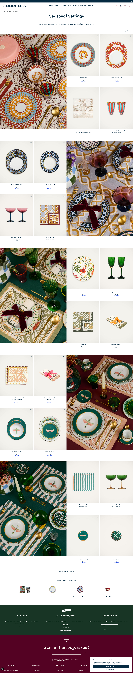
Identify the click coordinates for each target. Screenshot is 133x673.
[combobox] (109, 625)
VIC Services (66, 627)
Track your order (59, 665)
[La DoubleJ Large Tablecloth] (50, 215)
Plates (53, 597)
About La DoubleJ (12, 665)
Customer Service (35, 665)
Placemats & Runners (80, 597)
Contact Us (66, 624)
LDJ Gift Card (22, 626)
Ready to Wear (58, 5)
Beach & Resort (72, 5)
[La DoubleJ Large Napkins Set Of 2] (116, 322)
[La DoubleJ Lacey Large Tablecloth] (83, 108)
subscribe (79, 655)
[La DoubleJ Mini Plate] (83, 535)
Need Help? (66, 610)
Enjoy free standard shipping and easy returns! (66, 1)
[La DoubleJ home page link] (14, 6)
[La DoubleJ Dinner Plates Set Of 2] (116, 55)
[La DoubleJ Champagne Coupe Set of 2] (16, 215)
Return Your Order (83, 665)
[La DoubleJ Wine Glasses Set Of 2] (116, 268)
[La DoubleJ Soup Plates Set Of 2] (50, 162)
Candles (25, 597)
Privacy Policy (60, 670)
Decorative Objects (107, 597)
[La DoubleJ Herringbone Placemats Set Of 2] (16, 375)
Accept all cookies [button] (110, 666)
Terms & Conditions (37, 670)
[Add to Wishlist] (97, 36)
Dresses (65, 5)
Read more (123, 663)
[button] (111, 669)
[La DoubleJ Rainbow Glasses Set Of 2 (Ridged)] (116, 108)
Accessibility (81, 670)
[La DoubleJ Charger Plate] (83, 55)
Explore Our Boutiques (65, 630)
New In (51, 5)
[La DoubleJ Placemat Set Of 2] (83, 482)
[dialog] (111, 664)
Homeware (80, 5)
